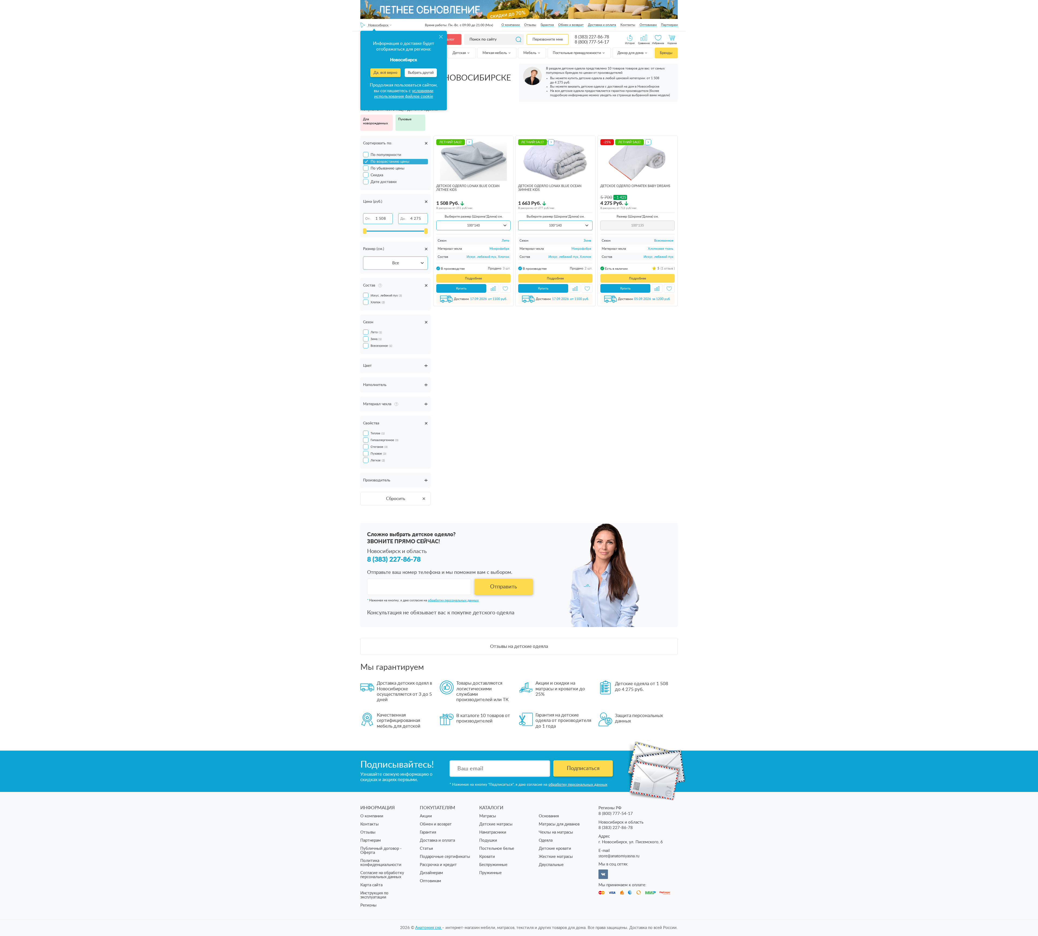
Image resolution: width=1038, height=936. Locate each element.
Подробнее (473, 278)
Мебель (530, 53)
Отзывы (530, 24)
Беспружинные (493, 865)
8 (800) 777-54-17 (592, 42)
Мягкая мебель (495, 53)
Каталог (448, 39)
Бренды (666, 53)
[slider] (365, 231)
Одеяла (546, 840)
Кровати (487, 857)
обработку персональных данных (453, 600)
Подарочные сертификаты (445, 857)
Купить (461, 288)
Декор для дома (630, 53)
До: (402, 218)
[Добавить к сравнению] (493, 288)
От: (367, 218)
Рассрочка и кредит (438, 865)
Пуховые (404, 119)
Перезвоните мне (548, 39)
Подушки (488, 840)
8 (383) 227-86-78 (592, 37)
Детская (460, 53)
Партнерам (669, 24)
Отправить (503, 586)
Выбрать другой (421, 73)
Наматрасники (492, 832)
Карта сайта (371, 885)
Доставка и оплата (602, 24)
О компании (510, 24)
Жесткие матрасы (556, 857)
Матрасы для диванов (559, 824)
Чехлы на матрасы (556, 832)
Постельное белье (496, 849)
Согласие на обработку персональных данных (382, 875)
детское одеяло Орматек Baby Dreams (635, 186)
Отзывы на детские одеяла (519, 646)
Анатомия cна (428, 928)
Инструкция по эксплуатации (374, 895)
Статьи (426, 849)
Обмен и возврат (571, 24)
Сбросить (395, 499)
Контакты (627, 24)
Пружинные (490, 873)
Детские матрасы (496, 824)
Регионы (368, 905)
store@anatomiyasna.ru (618, 856)
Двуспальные (551, 865)
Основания (549, 816)
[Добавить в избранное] (505, 288)
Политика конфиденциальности (380, 863)
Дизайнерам (431, 873)
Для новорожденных (375, 121)
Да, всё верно (385, 73)
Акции (426, 816)
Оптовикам (648, 24)
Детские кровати (555, 849)
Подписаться (583, 768)
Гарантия (547, 24)
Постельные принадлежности (577, 53)
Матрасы (487, 816)
